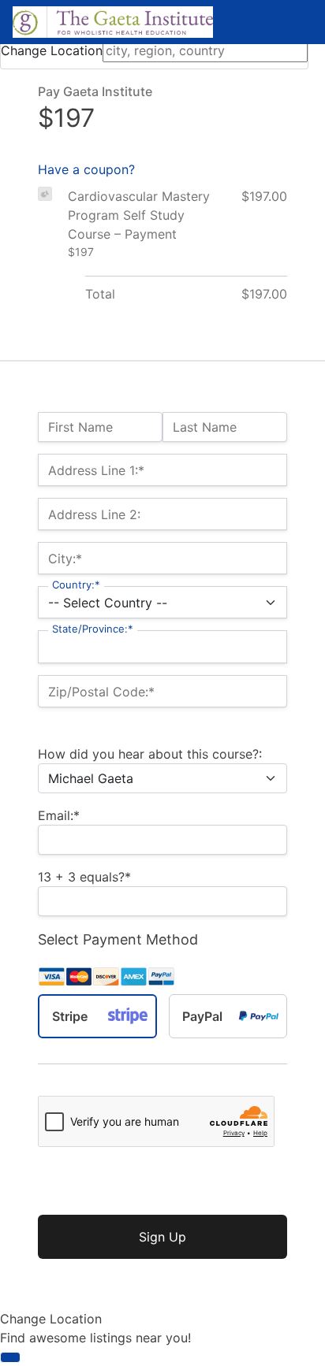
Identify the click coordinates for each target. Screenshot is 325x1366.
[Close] (10, 1357)
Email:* (59, 815)
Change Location (52, 50)
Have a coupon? (86, 169)
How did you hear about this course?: (150, 754)
